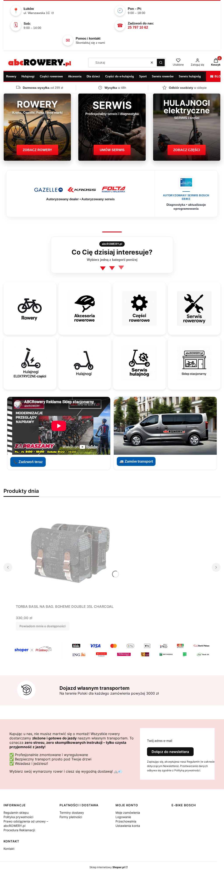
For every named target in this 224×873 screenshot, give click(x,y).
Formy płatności (71, 817)
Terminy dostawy (72, 812)
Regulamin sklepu (16, 812)
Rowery (11, 76)
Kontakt (9, 848)
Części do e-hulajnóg (119, 76)
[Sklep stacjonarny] (194, 363)
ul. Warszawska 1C (37, 13)
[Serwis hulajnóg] (139, 363)
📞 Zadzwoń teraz (28, 462)
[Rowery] (30, 308)
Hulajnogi (28, 76)
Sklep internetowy (107, 867)
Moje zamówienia (128, 812)
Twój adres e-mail (159, 740)
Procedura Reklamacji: (19, 830)
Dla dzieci (93, 76)
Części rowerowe (51, 76)
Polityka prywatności (18, 817)
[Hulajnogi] (85, 363)
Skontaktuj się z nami (90, 42)
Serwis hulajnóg (190, 76)
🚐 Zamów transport (136, 461)
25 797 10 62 (138, 27)
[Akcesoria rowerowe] (85, 308)
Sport (143, 76)
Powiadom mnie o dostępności (42, 626)
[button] (161, 62)
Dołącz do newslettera (170, 751)
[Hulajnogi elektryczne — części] (30, 363)
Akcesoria (74, 76)
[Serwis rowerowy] (194, 308)
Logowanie (123, 817)
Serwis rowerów (162, 76)
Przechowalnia (126, 821)
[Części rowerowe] (139, 308)
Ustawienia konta (128, 826)
